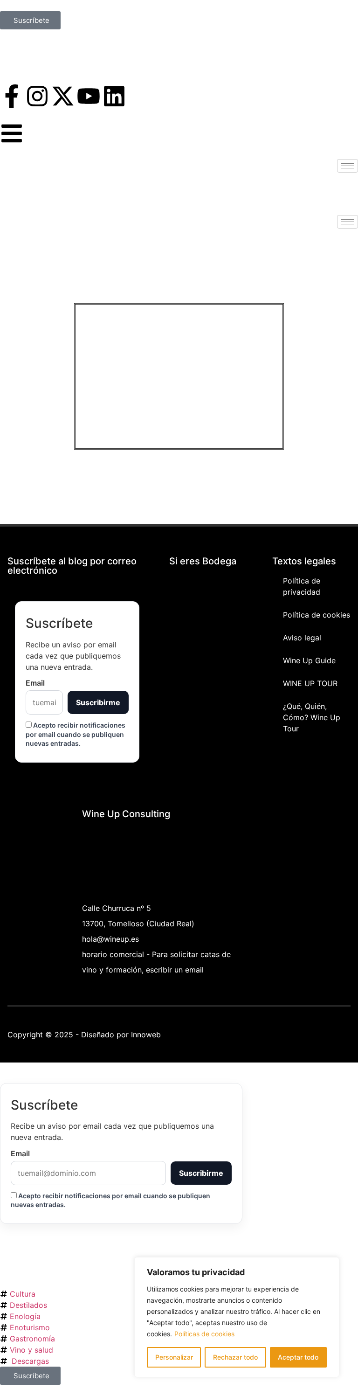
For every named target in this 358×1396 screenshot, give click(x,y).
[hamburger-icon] (347, 166)
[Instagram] (37, 96)
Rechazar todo (235, 1357)
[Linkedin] (114, 96)
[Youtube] (88, 96)
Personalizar (174, 1357)
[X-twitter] (63, 96)
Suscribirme (98, 702)
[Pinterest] (311, 1033)
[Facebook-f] (11, 96)
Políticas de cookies (204, 1334)
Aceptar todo (298, 1357)
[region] (236, 1317)
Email (35, 683)
